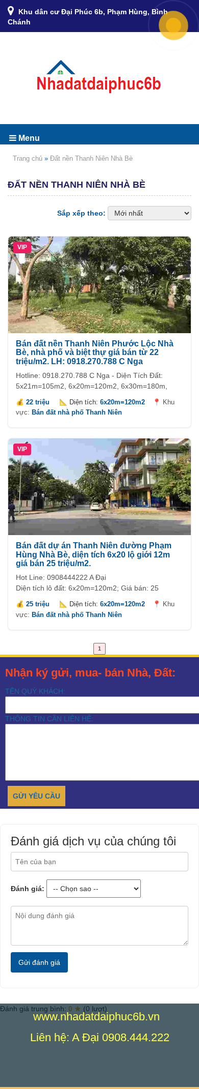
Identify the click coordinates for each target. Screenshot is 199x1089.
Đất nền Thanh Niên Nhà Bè (91, 158)
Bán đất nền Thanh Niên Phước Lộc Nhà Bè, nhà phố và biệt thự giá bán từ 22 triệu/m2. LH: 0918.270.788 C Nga (94, 352)
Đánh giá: (27, 889)
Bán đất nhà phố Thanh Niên (77, 412)
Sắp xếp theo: (81, 213)
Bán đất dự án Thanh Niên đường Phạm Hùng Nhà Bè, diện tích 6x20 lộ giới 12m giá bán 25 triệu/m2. (93, 554)
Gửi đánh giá (39, 962)
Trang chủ (27, 158)
